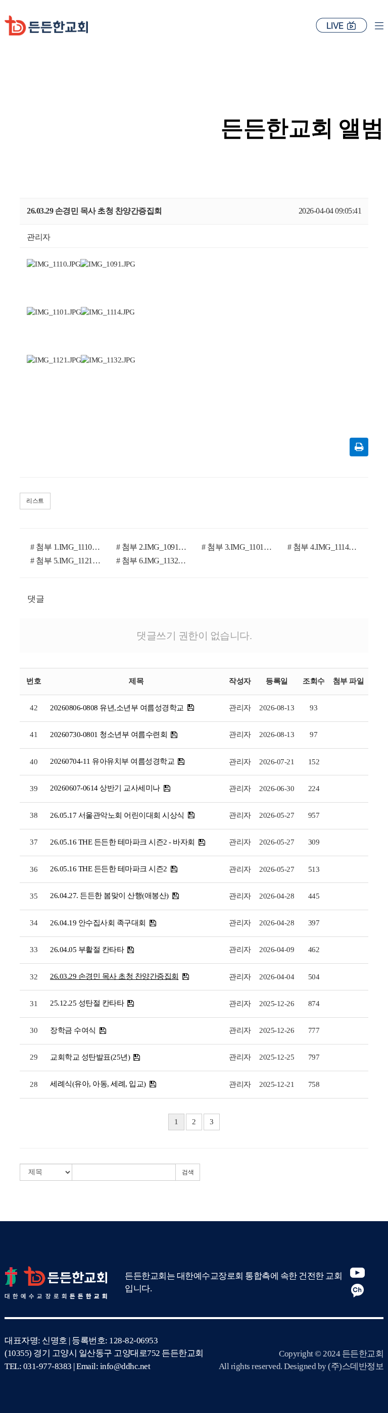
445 (314, 896)
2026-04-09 (276, 950)
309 (314, 842)
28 (33, 1084)
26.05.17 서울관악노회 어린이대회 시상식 (117, 815)
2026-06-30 (276, 788)
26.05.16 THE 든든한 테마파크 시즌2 (108, 869)
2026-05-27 (276, 815)
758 (314, 1084)
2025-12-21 (276, 1084)
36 (33, 869)
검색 (187, 1172)
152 (314, 762)
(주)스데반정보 (355, 1366)
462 (314, 950)
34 (33, 923)
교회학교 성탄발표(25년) (90, 1057)
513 (314, 869)
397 (314, 923)
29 (33, 1057)
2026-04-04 (276, 977)
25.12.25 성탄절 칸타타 (87, 1003)
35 (33, 896)
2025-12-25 (276, 1057)
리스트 (35, 500)
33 (33, 950)
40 (33, 762)
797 (314, 1057)
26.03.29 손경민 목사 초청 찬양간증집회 (114, 976)
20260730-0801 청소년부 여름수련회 (108, 734)
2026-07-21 (276, 762)
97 (313, 734)
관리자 (240, 708)
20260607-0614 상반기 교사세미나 (105, 788)
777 (314, 1030)
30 (33, 1030)
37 (33, 842)
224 (314, 788)
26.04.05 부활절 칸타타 (87, 950)
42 (33, 708)
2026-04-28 (276, 896)
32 (33, 977)
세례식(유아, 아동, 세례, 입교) (98, 1084)
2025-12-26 (276, 1004)
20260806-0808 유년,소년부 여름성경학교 (117, 708)
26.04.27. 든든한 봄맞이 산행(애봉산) (109, 896)
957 (314, 815)
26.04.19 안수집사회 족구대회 (98, 923)
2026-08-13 (276, 708)
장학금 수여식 (73, 1030)
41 (33, 734)
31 (33, 1004)
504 (314, 977)
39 (33, 788)
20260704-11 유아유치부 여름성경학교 (112, 761)
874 (314, 1004)
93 (313, 708)
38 (33, 815)
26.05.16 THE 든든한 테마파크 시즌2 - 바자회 (122, 842)
